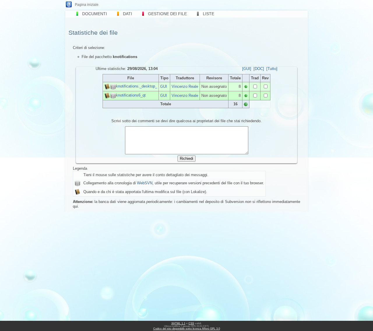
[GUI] (246, 68)
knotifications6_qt (131, 95)
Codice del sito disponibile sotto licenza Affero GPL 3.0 (186, 328)
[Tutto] (271, 68)
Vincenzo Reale (185, 86)
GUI (163, 86)
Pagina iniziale (86, 5)
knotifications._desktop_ (136, 86)
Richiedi (186, 158)
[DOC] (259, 68)
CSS (191, 323)
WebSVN (144, 183)
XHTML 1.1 (178, 323)
